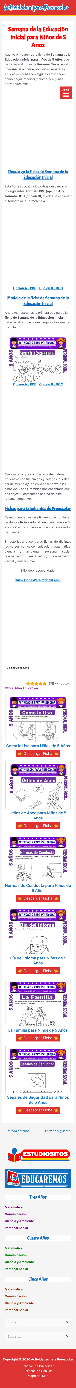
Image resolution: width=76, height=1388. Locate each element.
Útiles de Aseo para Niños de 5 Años (38, 815)
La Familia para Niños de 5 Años (38, 1030)
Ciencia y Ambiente (19, 1221)
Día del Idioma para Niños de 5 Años (38, 960)
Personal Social (16, 1228)
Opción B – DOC (51, 288)
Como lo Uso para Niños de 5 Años (38, 746)
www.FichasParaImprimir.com (38, 580)
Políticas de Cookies (38, 1371)
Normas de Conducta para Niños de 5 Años (38, 888)
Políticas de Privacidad (38, 1366)
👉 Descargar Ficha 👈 (38, 753)
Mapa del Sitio (38, 1376)
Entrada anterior (15, 1131)
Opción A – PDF (24, 288)
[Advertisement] (38, 129)
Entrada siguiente (59, 1131)
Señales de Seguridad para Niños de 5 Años (38, 1100)
